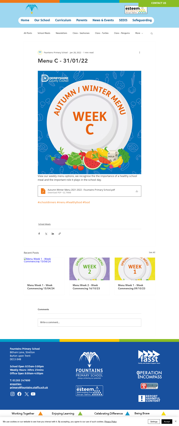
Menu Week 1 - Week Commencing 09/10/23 (131, 287)
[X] (26, 394)
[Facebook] (19, 394)
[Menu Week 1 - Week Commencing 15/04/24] (44, 269)
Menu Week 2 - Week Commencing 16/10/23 (86, 287)
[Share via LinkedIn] (52, 233)
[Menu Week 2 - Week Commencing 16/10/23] (89, 269)
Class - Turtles (102, 33)
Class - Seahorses (81, 33)
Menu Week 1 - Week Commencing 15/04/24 (41, 287)
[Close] (175, 421)
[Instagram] (12, 394)
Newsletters (61, 33)
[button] (42, 20)
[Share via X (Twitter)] (46, 233)
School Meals (44, 33)
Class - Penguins (122, 33)
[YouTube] (33, 394)
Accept (167, 421)
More (137, 33)
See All (152, 252)
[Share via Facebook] (39, 233)
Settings (153, 421)
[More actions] (139, 52)
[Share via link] (59, 233)
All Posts (28, 33)
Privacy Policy (110, 421)
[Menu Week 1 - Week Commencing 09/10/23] (135, 269)
